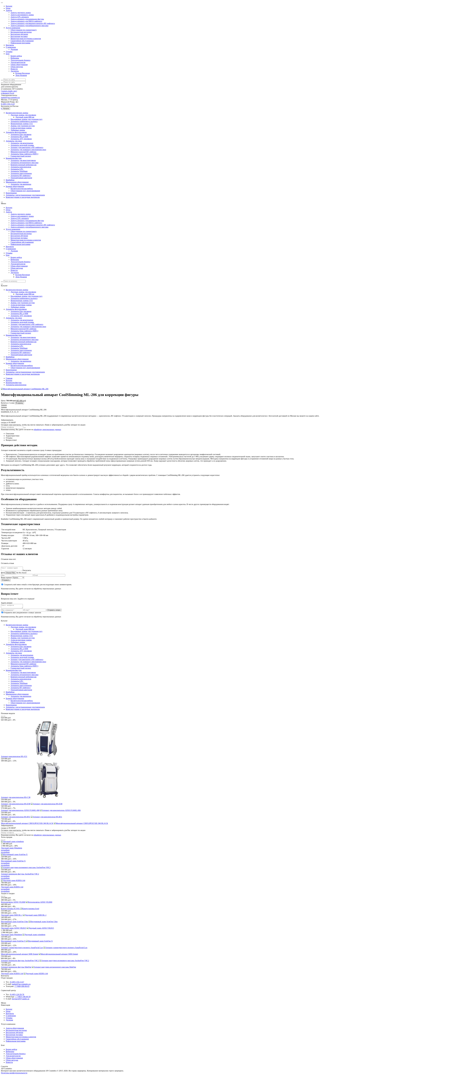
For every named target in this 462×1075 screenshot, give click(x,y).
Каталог (9, 6)
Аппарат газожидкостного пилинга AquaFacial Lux (22, 1027)
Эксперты (15, 78)
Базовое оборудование (15, 205)
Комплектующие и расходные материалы (23, 217)
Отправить (6, 631)
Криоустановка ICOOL (10, 983)
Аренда (9, 11)
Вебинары (15, 64)
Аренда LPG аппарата (20, 18)
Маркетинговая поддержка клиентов (26, 42)
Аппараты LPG (17, 186)
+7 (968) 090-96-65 (21, 1070)
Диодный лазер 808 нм (24, 128)
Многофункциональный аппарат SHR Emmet (19, 1034)
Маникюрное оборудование (17, 201)
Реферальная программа (20, 47)
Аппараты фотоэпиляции (16, 145)
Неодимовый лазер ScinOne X (13, 931)
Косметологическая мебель (22, 208)
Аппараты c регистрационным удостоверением (25, 215)
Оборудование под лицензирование (25, 210)
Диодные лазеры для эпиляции (23, 126)
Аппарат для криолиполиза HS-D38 (15, 868)
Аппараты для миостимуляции (23, 176)
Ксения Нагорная (22, 81)
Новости (14, 76)
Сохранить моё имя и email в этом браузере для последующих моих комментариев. (38, 635)
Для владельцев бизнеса (20, 66)
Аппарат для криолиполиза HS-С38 (15, 861)
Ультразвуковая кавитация (21, 196)
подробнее (5, 919)
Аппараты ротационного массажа (24, 179)
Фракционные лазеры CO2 (22, 136)
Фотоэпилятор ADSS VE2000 (13, 976)
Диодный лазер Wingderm (11, 916)
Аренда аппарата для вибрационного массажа (29, 28)
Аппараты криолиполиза (21, 184)
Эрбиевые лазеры (18, 143)
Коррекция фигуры (14, 174)
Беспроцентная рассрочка (21, 35)
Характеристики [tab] (12, 478)
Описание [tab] (10, 476)
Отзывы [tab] (9, 480)
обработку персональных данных (47, 471)
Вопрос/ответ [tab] (11, 483)
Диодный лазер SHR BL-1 (11, 991)
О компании (11, 52)
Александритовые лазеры (21, 140)
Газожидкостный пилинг (21, 172)
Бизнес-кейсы (16, 62)
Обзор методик (17, 74)
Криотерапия (11, 213)
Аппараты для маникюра (21, 203)
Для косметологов (18, 69)
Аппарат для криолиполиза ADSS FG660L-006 (20, 875)
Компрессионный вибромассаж (23, 181)
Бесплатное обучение (19, 38)
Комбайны (10, 198)
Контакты (10, 50)
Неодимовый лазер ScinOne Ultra (14, 998)
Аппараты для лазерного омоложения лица (28, 164)
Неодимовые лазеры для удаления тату (26, 131)
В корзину (19, 443)
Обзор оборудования (19, 71)
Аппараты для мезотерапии (22, 157)
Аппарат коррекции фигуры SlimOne (16, 1048)
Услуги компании (13, 30)
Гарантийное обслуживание (22, 45)
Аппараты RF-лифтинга (20, 193)
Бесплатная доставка (19, 40)
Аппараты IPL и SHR (19, 150)
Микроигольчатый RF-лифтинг (23, 167)
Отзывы (9, 57)
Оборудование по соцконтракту (24, 33)
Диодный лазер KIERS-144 (12, 959)
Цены (8, 9)
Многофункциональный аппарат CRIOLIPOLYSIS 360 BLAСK (27, 890)
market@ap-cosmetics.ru (10, 107)
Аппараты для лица (14, 155)
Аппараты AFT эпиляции (21, 152)
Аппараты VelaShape (19, 189)
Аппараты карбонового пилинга (24, 133)
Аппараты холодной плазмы (22, 160)
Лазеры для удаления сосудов (23, 138)
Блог (8, 59)
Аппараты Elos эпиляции (21, 148)
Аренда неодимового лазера (22, 16)
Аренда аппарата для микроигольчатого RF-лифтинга (33, 26)
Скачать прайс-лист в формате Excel (9, 101)
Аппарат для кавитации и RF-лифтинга (27, 162)
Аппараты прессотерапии (21, 191)
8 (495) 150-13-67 (8, 114)
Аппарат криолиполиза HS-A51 (14, 819)
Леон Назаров (21, 83)
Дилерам (14, 54)
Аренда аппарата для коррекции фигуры (27, 21)
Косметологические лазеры (17, 124)
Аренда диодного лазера (21, 14)
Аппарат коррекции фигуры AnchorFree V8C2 (20, 945)
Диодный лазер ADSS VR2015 (13, 1005)
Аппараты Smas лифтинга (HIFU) (24, 169)
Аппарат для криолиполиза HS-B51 (15, 882)
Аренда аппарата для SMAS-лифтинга (26, 23)
